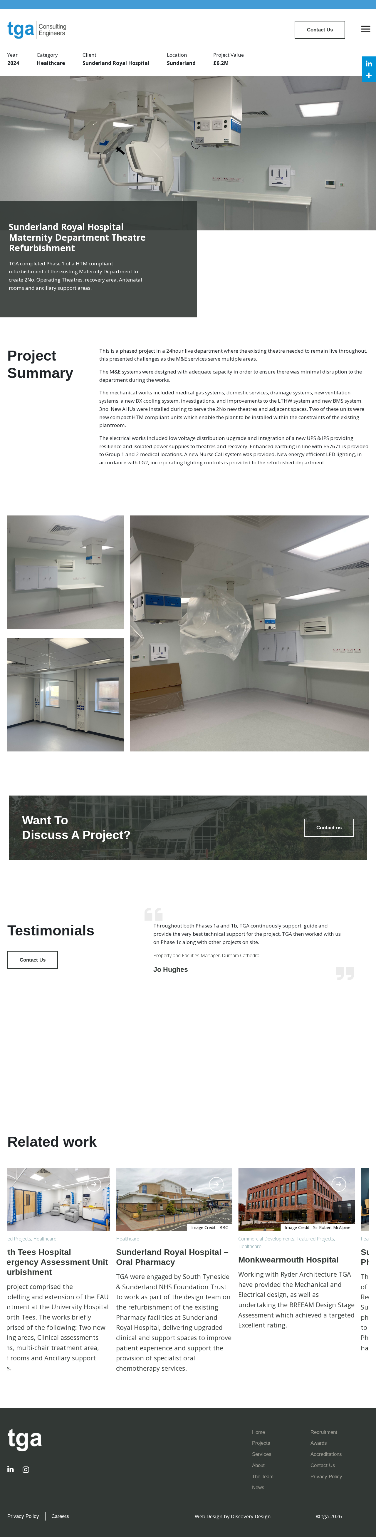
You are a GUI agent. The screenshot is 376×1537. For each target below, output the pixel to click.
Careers (60, 1516)
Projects (261, 1443)
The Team (262, 1476)
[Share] (369, 75)
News (258, 1487)
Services (261, 1454)
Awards (318, 1443)
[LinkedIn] (369, 63)
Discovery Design (251, 1516)
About (258, 1465)
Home (258, 1432)
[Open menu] (365, 30)
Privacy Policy (326, 1476)
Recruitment (323, 1432)
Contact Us (320, 30)
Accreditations (326, 1454)
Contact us (329, 828)
